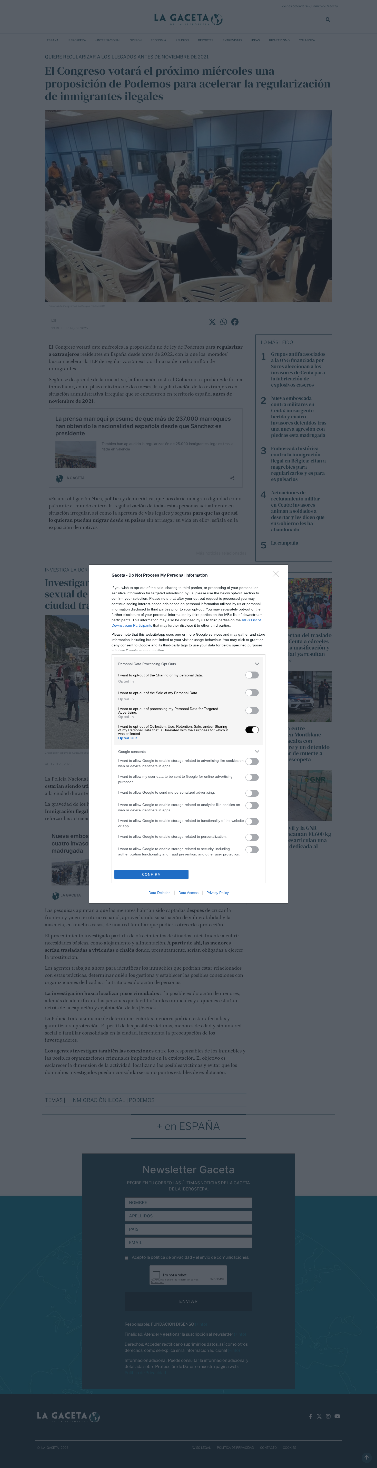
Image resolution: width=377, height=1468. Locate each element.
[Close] (277, 575)
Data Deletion (159, 893)
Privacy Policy (217, 893)
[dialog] (188, 734)
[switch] (252, 675)
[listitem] (188, 663)
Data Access (188, 893)
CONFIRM (151, 874)
